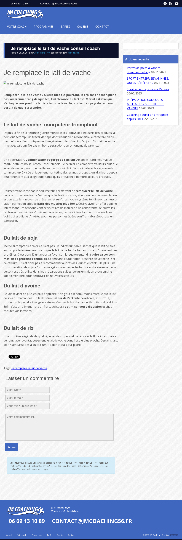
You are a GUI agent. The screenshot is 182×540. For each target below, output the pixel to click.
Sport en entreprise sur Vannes (148, 89)
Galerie (82, 27)
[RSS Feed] (170, 3)
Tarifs (65, 27)
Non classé (73, 52)
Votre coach (17, 27)
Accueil (9, 535)
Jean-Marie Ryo (42, 52)
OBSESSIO (173, 535)
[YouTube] (175, 3)
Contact (102, 27)
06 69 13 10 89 (19, 3)
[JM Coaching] (25, 14)
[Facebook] (164, 3)
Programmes (43, 27)
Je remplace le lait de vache (29, 368)
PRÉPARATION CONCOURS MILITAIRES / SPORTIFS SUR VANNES (145, 104)
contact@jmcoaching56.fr (58, 3)
